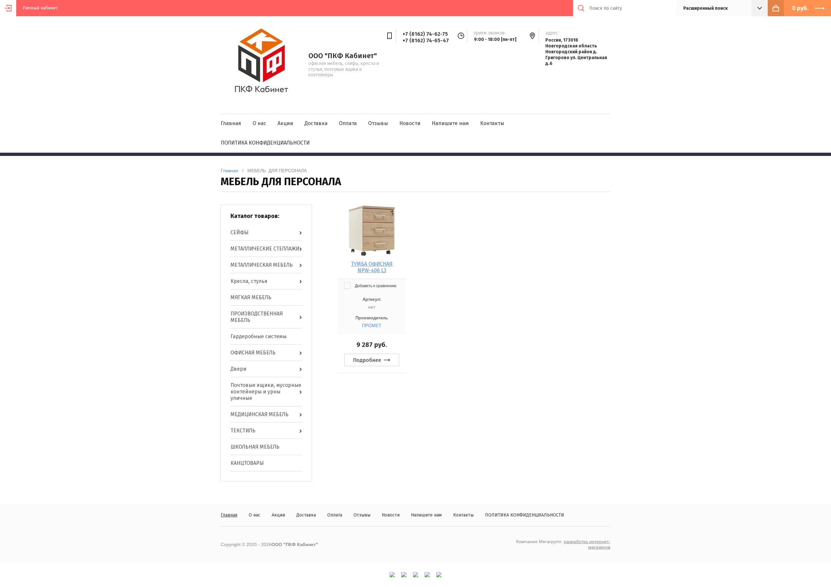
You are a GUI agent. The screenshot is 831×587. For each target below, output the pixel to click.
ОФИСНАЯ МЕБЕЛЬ (253, 353)
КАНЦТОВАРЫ (247, 463)
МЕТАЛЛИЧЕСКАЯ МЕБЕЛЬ (261, 265)
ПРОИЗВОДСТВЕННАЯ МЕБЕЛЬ (256, 317)
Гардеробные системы (258, 336)
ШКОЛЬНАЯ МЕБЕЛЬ (254, 447)
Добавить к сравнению (375, 286)
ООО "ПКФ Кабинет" (342, 55)
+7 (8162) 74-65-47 (426, 40)
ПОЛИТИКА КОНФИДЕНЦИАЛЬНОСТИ (265, 143)
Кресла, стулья (248, 281)
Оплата (348, 123)
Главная (231, 123)
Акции (285, 123)
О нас (259, 123)
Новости (409, 123)
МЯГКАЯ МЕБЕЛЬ (250, 297)
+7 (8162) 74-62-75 (425, 34)
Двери (238, 369)
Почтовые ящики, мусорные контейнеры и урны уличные (265, 391)
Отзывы (378, 123)
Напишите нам (450, 123)
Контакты (492, 123)
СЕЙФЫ (239, 232)
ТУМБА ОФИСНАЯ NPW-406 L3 (371, 267)
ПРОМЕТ (371, 325)
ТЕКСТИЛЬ (242, 430)
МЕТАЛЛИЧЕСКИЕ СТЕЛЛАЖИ (264, 249)
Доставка (316, 123)
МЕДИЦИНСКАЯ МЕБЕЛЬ (259, 414)
